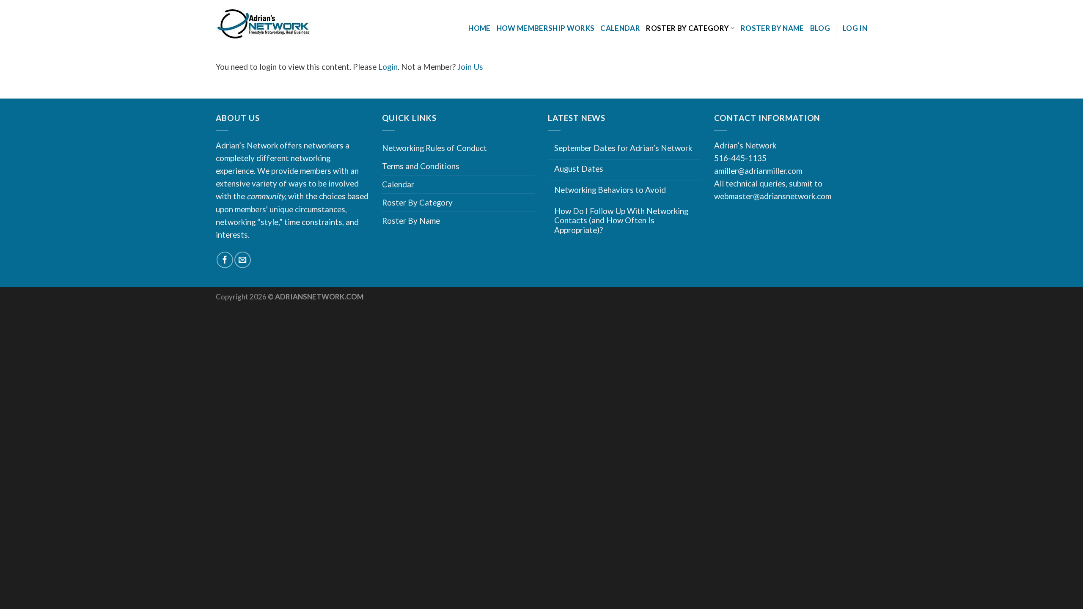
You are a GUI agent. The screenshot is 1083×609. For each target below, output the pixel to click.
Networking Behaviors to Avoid (610, 190)
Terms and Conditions (420, 166)
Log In (855, 28)
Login (388, 66)
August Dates (578, 168)
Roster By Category (417, 202)
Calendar (620, 28)
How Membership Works (546, 28)
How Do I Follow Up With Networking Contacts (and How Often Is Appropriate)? (621, 220)
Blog (820, 28)
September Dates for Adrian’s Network (623, 148)
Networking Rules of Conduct (434, 148)
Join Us (470, 66)
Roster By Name (772, 28)
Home (479, 28)
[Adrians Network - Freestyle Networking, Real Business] (282, 24)
